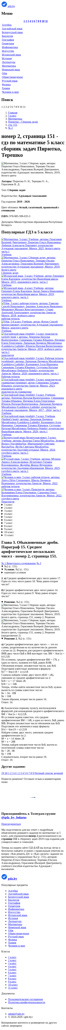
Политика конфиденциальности (26, 1002)
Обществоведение (12, 77)
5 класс (8, 516)
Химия (6, 88)
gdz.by (11, 6)
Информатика (10, 47)
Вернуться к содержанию (21, 563)
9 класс (8, 529)
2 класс (8, 507)
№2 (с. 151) (10, 566)
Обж (4, 73)
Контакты (7, 1008)
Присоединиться (11, 824)
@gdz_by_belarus (13, 817)
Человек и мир (10, 92)
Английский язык (12, 28)
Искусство (8, 50)
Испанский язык (11, 54)
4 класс (8, 513)
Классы (5, 951)
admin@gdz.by (16, 1013)
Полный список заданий (49, 773)
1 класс (8, 504)
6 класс (8, 519)
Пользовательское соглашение (25, 999)
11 (46, 21)
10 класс (9, 532)
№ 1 (4, 563)
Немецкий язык (11, 69)
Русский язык (10, 80)
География (8, 39)
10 (43, 21)
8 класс (8, 526)
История (7, 58)
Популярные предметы (14, 885)
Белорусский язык (12, 32)
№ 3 (39, 563)
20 (6, 773)
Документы (8, 993)
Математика (9, 65)
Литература (8, 62)
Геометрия (8, 43)
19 (3, 773)
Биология (7, 36)
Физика (6, 84)
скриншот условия (15, 572)
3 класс (8, 510)
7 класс (8, 523)
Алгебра (7, 24)
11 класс (9, 535)
